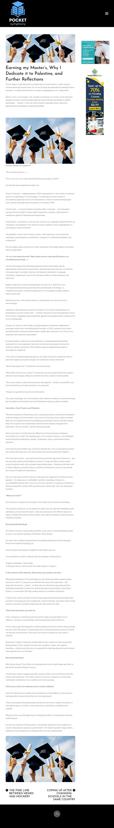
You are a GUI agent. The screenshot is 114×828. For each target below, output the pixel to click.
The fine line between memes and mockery (20, 793)
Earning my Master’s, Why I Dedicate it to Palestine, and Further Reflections (34, 74)
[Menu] (106, 13)
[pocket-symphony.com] (18, 24)
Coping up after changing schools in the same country (61, 795)
